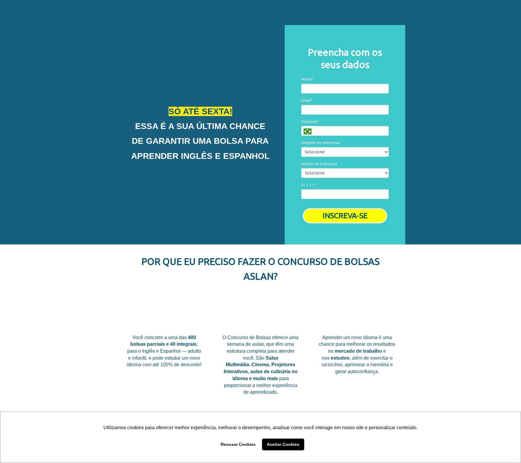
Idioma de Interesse (319, 163)
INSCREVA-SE (345, 215)
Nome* (307, 79)
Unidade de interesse (320, 142)
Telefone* (310, 121)
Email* (306, 100)
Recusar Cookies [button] (238, 444)
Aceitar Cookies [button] (283, 444)
